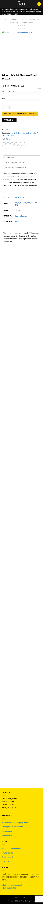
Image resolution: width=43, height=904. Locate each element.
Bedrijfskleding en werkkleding (22, 20)
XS (16, 203)
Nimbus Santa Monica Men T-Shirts (21, 632)
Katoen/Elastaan (21, 216)
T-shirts (34, 133)
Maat (3, 98)
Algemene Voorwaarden (11, 849)
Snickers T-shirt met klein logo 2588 (22, 298)
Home (17, 897)
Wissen (38, 88)
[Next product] (19, 27)
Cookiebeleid (7, 857)
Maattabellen (7, 835)
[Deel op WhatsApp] (4, 144)
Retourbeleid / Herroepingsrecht (15, 823)
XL (25, 203)
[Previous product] (23, 27)
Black (17, 197)
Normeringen (7, 831)
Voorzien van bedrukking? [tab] (15, 167)
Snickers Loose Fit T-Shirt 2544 (21, 397)
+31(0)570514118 (9, 888)
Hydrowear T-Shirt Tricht (21, 499)
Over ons (5, 861)
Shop (6, 20)
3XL (32, 203)
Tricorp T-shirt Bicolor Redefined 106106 (21, 728)
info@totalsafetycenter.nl (12, 885)
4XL (36, 203)
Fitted (17, 221)
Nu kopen (9, 120)
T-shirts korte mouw (25, 23)
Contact (24, 897)
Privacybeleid (7, 853)
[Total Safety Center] (21, 4)
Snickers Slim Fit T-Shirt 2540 (21, 445)
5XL (16, 205)
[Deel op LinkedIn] (24, 144)
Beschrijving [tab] (9, 158)
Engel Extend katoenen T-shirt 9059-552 (21, 680)
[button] (3, 4)
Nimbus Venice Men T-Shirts (21, 565)
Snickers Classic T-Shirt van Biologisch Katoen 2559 (21, 348)
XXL (28, 203)
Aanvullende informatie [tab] (14, 162)
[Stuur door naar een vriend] (16, 144)
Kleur (4, 91)
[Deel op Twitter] (12, 144)
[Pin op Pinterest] (20, 144)
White (22, 197)
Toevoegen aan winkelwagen (20, 114)
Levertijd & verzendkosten (12, 827)
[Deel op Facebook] (8, 144)
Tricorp (8, 139)
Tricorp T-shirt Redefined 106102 (21, 777)
